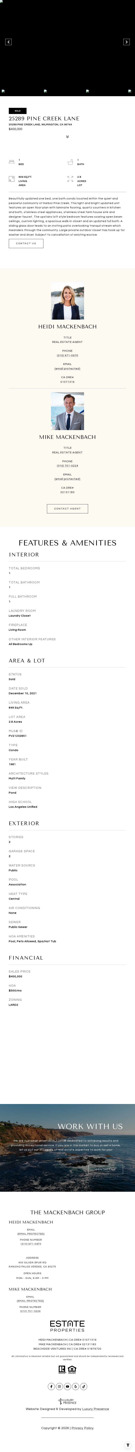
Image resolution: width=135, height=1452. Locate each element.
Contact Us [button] (26, 243)
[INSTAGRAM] (59, 1386)
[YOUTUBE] (67, 1386)
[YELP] (75, 1386)
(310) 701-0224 (67, 465)
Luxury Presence (95, 1409)
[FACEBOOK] (51, 1386)
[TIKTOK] (83, 1386)
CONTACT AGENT (67, 509)
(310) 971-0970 (67, 355)
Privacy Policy (83, 1428)
